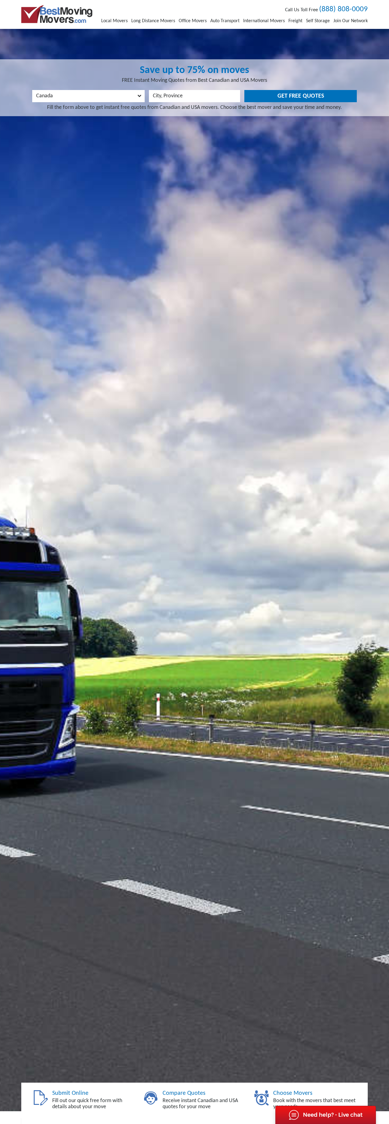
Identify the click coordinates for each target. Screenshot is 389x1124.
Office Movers (193, 21)
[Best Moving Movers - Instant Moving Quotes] (56, 14)
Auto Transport (224, 21)
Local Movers (114, 21)
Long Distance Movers (153, 21)
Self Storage (318, 21)
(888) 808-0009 (343, 9)
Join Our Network (350, 21)
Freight (295, 21)
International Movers (264, 21)
